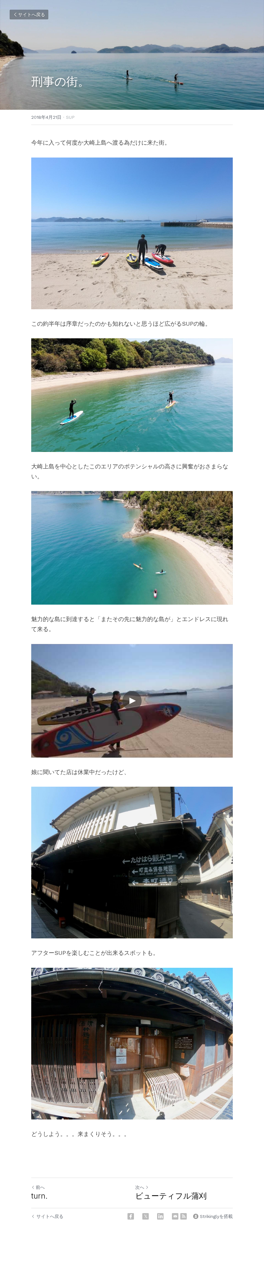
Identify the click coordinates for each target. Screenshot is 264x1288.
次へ (139, 1187)
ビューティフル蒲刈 (171, 1196)
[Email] (175, 1216)
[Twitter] (145, 1216)
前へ (40, 1187)
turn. (39, 1196)
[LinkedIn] (160, 1216)
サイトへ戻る (31, 14)
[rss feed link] (183, 1216)
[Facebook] (130, 1216)
